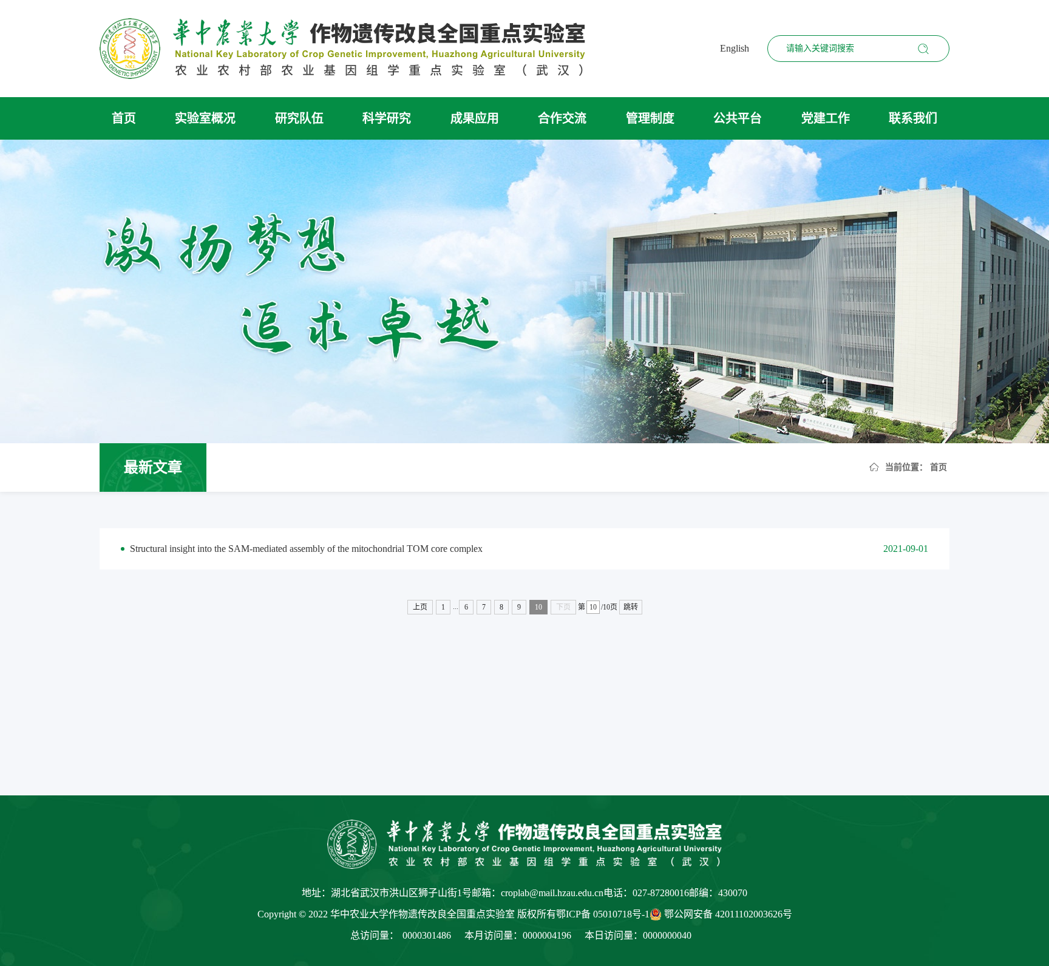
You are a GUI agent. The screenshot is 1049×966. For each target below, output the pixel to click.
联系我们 (913, 118)
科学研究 (386, 118)
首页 (124, 118)
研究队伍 (299, 118)
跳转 (630, 607)
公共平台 (737, 118)
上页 (420, 607)
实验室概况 (205, 118)
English (734, 48)
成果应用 (474, 118)
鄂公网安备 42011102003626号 (728, 914)
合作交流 (562, 118)
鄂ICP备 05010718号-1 (603, 914)
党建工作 (825, 118)
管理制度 (650, 118)
